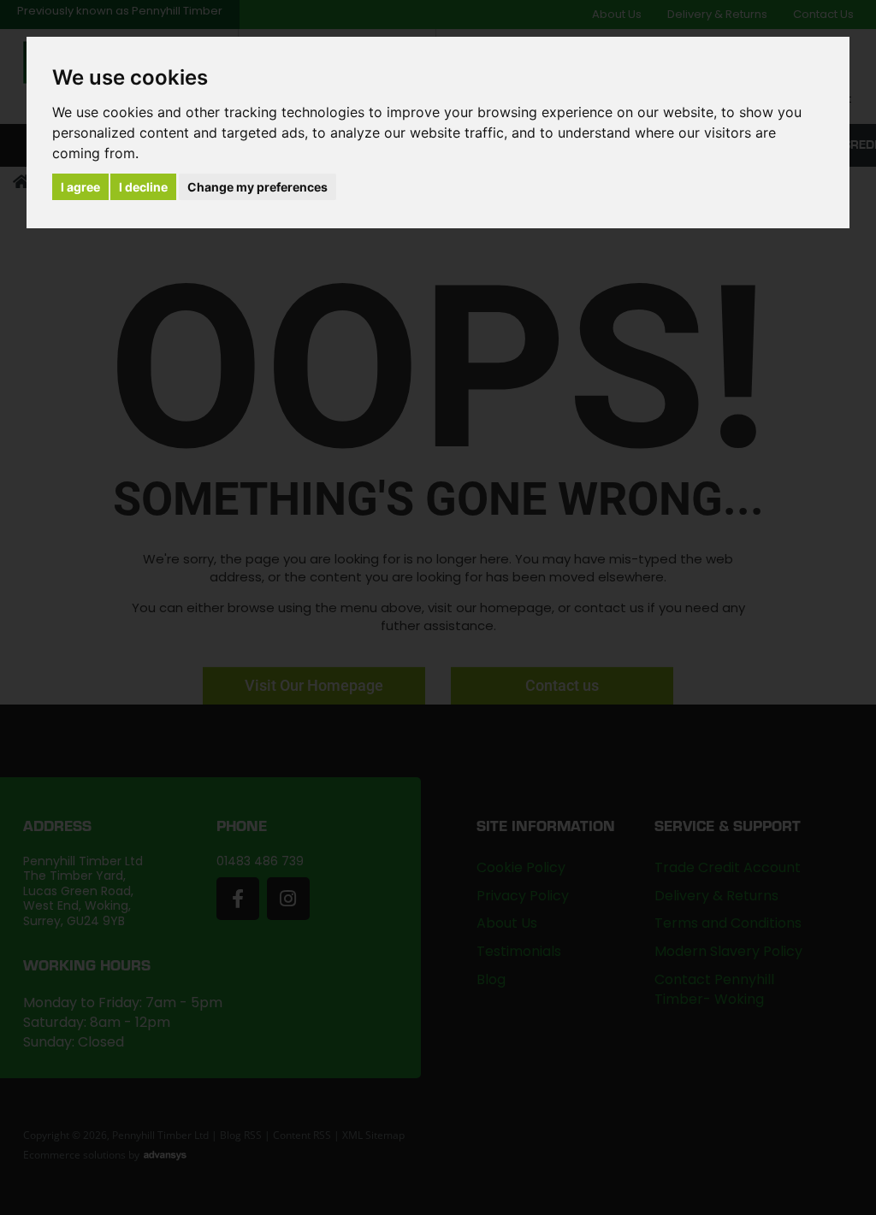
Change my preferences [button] (257, 187)
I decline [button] (143, 187)
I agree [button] (80, 187)
